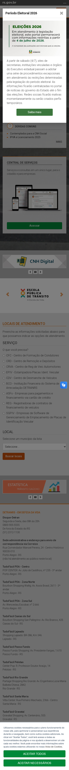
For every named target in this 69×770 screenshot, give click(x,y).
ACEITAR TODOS (34, 754)
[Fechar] (62, 13)
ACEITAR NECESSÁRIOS (34, 763)
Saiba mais (34, 112)
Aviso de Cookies (53, 746)
